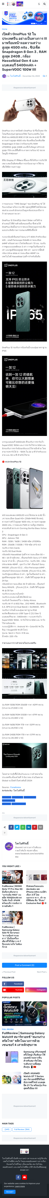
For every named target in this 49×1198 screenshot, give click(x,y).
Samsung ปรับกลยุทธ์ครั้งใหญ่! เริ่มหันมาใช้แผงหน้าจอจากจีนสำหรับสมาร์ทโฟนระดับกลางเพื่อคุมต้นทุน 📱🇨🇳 (35, 1059)
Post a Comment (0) (24, 965)
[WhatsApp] (22, 827)
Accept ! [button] (9, 1192)
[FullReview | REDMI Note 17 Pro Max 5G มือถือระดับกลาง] (12, 877)
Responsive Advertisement (24, 88)
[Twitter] (17, 827)
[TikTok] (30, 1177)
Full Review (22, 1129)
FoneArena (15, 787)
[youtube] (24, 1177)
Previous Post (9, 972)
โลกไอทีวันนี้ (21, 843)
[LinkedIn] (28, 827)
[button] (3, 4)
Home (4, 29)
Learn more (20, 1186)
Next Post (41, 972)
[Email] (40, 827)
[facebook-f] (18, 1177)
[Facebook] (11, 827)
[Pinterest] (34, 827)
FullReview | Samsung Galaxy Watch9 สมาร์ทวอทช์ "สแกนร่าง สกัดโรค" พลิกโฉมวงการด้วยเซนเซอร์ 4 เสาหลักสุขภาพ (23, 1039)
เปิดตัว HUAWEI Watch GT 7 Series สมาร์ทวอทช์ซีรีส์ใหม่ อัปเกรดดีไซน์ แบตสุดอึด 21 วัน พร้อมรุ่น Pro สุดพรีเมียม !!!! (35, 1081)
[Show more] (4, 832)
